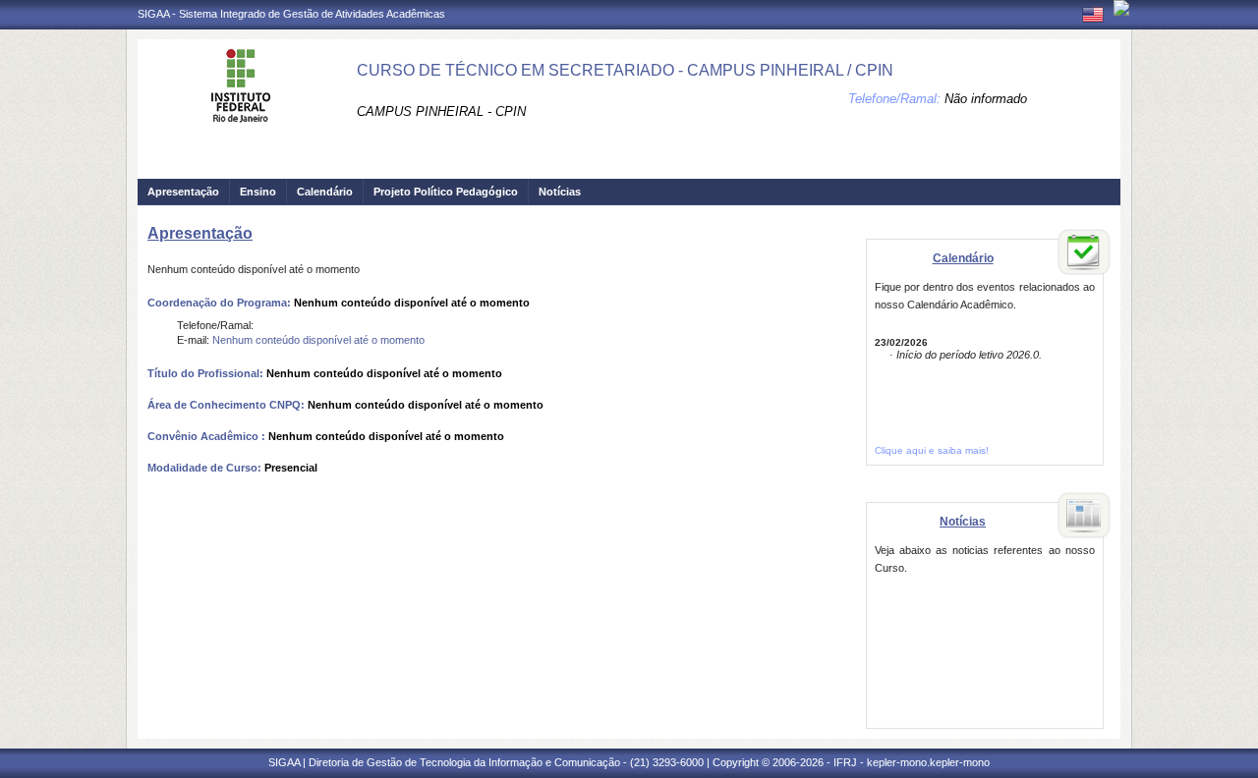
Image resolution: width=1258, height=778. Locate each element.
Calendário (325, 191)
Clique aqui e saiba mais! (932, 450)
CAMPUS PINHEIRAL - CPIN (441, 111)
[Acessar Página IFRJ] (1121, 8)
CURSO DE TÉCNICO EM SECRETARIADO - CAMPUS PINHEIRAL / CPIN (625, 70)
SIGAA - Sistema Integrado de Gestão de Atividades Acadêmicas (291, 14)
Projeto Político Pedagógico (445, 191)
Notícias (560, 191)
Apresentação (183, 191)
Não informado (985, 98)
